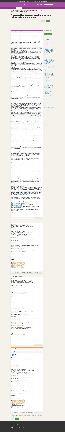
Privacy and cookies (19, 427)
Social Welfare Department (48, 71)
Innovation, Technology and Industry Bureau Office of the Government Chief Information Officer (49, 88)
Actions (43, 21)
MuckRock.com (45, 1)
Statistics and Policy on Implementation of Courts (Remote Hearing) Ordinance (48, 96)
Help (15, 427)
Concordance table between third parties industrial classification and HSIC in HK (48, 55)
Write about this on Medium (50, 42)
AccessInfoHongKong (17, 5)
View (16, 355)
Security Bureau (31, 20)
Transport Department (47, 93)
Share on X (47, 39)
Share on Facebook (48, 40)
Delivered (40, 31)
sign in (19, 11)
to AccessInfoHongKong (49, 44)
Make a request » (48, 34)
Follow (48, 21)
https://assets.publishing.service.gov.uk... (17, 205)
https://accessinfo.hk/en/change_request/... (18, 248)
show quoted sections (14, 237)
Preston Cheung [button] (15, 31)
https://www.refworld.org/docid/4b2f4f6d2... (22, 193)
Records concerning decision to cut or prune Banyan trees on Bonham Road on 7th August (49, 50)
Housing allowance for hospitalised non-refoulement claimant (49, 69)
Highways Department (47, 52)
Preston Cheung (13, 11)
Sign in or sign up (39, 4)
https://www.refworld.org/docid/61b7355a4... (18, 203)
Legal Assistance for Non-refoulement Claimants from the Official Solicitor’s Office (48, 80)
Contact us (12, 427)
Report (40, 218)
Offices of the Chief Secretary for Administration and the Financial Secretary (48, 82)
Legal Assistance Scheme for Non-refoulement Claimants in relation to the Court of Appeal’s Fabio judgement (49, 75)
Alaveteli (15, 425)
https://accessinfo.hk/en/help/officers (18, 267)
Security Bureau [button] (15, 221)
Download (18, 355)
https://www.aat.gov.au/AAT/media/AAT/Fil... (18, 207)
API (23, 427)
